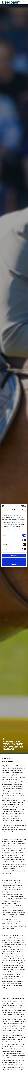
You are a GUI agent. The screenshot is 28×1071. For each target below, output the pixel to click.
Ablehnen (14, 564)
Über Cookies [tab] (22, 509)
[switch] (24, 540)
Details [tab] (14, 509)
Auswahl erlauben (14, 560)
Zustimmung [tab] (5, 509)
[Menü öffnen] (26, 2)
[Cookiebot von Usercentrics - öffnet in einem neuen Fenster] (20, 506)
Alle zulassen (14, 555)
